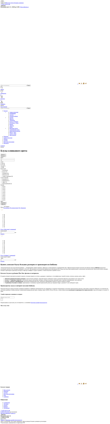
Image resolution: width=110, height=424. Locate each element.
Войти (2, 105)
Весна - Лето (13, 132)
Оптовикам (6, 408)
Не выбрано (6, 206)
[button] (55, 103)
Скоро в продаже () (7, 176)
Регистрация (4, 106)
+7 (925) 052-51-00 (5, 4)
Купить (2, 234)
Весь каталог (13, 135)
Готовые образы (14, 116)
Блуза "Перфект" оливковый (8, 255)
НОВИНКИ (13, 113)
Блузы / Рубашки (14, 121)
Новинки (6, 391)
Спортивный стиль (14, 129)
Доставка (6, 404)
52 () (3, 191)
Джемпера (12, 120)
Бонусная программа (9, 394)
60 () (3, 197)
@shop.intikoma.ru (24, 7)
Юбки (11, 127)
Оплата (5, 405)
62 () (3, 198)
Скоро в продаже (14, 112)
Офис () (4, 182)
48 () (3, 188)
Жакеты (12, 119)
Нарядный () (5, 180)
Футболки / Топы (14, 123)
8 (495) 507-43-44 (5, 412)
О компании (7, 402)
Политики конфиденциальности (39, 302)
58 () (3, 195)
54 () (3, 192)
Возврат (6, 406)
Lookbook (6, 396)
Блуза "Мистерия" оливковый (8, 229)
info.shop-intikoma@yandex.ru (8, 413)
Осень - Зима (13, 133)
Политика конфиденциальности (14, 420)
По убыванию (22, 208)
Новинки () (5, 174)
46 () (3, 186)
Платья (11, 117)
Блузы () (4, 171)
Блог (5, 395)
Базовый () (5, 179)
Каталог (6, 110)
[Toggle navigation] (2, 2)
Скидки (12, 115)
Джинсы (12, 125)
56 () (3, 194)
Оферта (2, 420)
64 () (3, 200)
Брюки (11, 124)
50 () (3, 189)
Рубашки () (5, 173)
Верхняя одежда (14, 128)
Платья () (5, 170)
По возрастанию (14, 208)
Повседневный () (7, 183)
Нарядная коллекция (15, 131)
